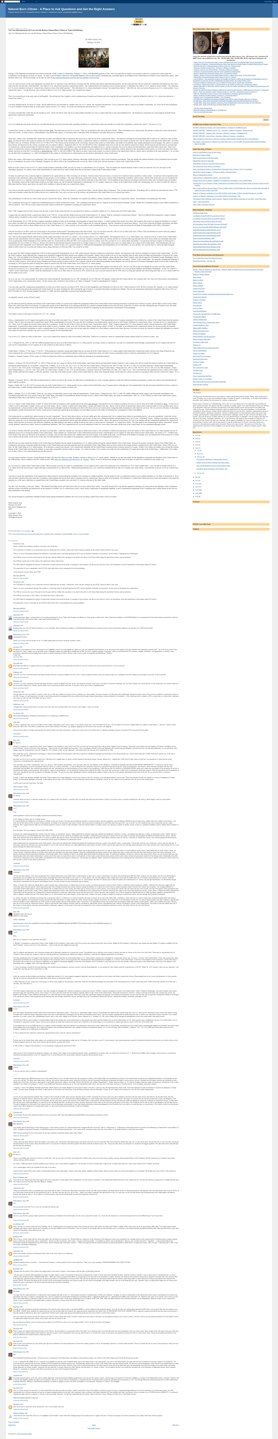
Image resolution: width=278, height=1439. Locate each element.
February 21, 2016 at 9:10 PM (20, 1232)
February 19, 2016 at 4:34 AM (20, 677)
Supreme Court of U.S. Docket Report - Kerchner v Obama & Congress (216, 70)
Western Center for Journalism (202, 379)
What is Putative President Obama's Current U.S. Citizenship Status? (216, 95)
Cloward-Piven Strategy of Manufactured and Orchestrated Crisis (213, 294)
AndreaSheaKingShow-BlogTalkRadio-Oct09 (207, 233)
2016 (197, 448)
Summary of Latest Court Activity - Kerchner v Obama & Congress (215, 68)
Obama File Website (199, 334)
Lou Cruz (16, 647)
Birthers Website (198, 286)
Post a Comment (13, 1422)
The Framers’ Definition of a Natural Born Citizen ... (212, 459)
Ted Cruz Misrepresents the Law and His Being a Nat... (213, 466)
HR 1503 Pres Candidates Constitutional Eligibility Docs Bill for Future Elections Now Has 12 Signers (225, 99)
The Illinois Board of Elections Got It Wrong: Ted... (212, 469)
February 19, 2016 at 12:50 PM (21, 1108)
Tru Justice (16, 713)
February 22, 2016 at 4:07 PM (20, 1247)
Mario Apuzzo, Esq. (19, 634)
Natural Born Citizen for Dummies (203, 161)
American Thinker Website (201, 274)
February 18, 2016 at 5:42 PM (20, 578)
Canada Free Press (199, 288)
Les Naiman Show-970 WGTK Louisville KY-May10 (209, 218)
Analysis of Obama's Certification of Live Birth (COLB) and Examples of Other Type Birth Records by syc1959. (228, 193)
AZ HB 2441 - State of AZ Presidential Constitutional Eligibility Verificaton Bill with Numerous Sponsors (226, 101)
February (200, 457)
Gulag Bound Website (200, 311)
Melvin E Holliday (18, 1177)
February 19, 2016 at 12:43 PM (21, 1002)
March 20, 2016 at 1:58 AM (20, 1348)
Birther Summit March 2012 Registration (205, 158)
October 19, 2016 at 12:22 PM (21, 1418)
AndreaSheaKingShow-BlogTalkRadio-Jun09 (207, 235)
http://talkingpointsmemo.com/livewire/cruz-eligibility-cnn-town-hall (75, 78)
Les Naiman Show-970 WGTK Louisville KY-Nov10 (209, 216)
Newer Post (12, 1425)
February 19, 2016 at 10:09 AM (21, 907)
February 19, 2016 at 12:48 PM (21, 1061)
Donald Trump (23, 534)
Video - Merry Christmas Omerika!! (204, 204)
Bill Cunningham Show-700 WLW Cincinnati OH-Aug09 (210, 224)
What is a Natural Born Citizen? (203, 175)
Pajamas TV (197, 345)
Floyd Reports (197, 305)
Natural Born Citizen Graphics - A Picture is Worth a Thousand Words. (215, 172)
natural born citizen (49, 534)
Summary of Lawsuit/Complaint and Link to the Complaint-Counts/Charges (217, 71)
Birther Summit (197, 283)
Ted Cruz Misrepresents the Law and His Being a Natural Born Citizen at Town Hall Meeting (45, 30)
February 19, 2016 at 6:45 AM (20, 736)
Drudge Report (197, 302)
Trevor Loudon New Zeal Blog (202, 376)
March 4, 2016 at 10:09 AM (20, 1264)
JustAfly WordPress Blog (201, 325)
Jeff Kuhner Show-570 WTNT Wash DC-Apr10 (207, 221)
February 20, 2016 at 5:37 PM (20, 1209)
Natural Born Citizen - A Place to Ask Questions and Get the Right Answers (61, 9)
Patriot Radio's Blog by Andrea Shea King (206, 348)
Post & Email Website (200, 350)
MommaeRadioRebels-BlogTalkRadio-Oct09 (206, 247)
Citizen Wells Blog (198, 291)
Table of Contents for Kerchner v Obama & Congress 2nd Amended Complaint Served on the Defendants (226, 139)
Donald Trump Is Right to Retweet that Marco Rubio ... (213, 462)
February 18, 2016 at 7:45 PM (20, 630)
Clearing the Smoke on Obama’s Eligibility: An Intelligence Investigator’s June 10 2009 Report (222, 180)
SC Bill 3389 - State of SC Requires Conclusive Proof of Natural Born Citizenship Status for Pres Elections (227, 103)
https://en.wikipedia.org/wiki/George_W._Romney (72, 459)
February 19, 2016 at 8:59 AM (20, 801)
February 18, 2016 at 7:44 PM (20, 621)
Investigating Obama (199, 317)
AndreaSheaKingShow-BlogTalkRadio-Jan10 (207, 230)
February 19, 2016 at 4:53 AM (20, 700)
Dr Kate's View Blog (199, 300)
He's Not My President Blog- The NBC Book (207, 314)
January (199, 473)
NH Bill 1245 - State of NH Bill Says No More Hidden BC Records (214, 104)
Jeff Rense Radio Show (200, 213)
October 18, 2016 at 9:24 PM (20, 1409)
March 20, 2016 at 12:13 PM (20, 1371)
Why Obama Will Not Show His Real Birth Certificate (209, 382)
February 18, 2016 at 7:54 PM (20, 643)
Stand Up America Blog (200, 359)
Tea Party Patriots (198, 362)
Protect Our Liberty (199, 353)
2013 (197, 480)
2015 (197, 477)
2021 (197, 435)
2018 (197, 445)
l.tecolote (16, 1375)
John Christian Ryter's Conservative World (206, 322)
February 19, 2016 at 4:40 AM (20, 688)
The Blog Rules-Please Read (203, 108)
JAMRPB (16, 1260)
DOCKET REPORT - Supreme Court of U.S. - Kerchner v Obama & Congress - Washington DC (223, 130)
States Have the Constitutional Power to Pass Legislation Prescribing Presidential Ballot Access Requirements (228, 62)
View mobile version (93, 1428)
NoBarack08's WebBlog (200, 328)
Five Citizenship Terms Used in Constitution (206, 166)
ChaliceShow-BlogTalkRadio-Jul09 (203, 238)
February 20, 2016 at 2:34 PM (20, 1184)
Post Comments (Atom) (24, 1434)
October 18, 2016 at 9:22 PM (20, 1400)
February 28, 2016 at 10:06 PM (21, 1256)
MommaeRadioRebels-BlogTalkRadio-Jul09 (206, 250)
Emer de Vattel (31, 534)
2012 (197, 484)
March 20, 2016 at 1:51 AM (20, 1337)
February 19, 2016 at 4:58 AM (20, 709)
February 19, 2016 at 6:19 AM (20, 718)
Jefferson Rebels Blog (200, 319)
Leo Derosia (17, 1224)
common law (15, 534)
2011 (197, 487)
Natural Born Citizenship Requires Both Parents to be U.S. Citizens (215, 77)
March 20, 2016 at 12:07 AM (20, 1302)
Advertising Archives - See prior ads (204, 261)
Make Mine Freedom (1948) (201, 155)
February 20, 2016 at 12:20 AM (21, 1148)
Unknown (16, 672)
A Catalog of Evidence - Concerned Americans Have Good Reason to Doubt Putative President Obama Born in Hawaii (231, 64)
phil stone (16, 663)
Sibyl (14, 1152)
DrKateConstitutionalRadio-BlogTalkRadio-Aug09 (208, 241)
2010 (197, 490)
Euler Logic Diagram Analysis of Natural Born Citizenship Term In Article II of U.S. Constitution (222, 169)
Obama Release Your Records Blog (204, 336)
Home (94, 1425)
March (199, 454)
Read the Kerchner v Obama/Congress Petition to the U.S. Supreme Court (217, 66)
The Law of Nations (84, 534)
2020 (197, 438)
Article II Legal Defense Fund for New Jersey (207, 152)
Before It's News (198, 280)
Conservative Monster (200, 297)
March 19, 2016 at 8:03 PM (20, 1284)
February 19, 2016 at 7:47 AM (20, 789)
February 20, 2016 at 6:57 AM (20, 1173)
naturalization (58, 534)
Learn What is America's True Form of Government (209, 163)
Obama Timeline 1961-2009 (201, 339)
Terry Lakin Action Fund (200, 367)
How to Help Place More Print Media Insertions (207, 258)
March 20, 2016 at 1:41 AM (20, 1324)
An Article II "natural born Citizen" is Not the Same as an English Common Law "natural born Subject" (226, 84)
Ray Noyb (16, 1269)
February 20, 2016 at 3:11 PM (20, 1196)
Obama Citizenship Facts (201, 331)
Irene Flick (16, 1251)
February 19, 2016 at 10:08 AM (21, 865)
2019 (197, 442)
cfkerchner (16, 615)
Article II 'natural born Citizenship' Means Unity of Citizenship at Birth (215, 73)
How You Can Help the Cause (203, 112)
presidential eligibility (67, 534)
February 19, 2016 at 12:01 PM (21, 925)
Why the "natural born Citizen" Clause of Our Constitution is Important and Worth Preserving (223, 93)
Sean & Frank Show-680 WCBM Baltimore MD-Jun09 (209, 227)
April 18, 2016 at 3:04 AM (19, 1384)
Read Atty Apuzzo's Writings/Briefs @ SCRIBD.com (210, 110)
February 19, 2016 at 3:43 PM (20, 1135)
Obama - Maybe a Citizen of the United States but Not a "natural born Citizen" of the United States (225, 75)
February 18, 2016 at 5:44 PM (20, 611)
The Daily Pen (197, 373)
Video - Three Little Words (201, 202)
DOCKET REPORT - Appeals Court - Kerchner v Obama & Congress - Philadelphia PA (220, 133)
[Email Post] (32, 531)
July (198, 450)
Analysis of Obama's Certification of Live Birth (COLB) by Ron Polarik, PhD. (217, 196)
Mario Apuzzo (39, 534)
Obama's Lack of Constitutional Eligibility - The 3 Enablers (212, 97)
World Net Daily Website (200, 384)
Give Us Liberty (198, 308)
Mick (14, 740)
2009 (197, 493)
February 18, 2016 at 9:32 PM (20, 668)
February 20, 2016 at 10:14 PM (21, 1220)
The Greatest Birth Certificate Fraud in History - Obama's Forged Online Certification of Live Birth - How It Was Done (229, 199)
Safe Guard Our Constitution (202, 356)
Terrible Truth (197, 365)
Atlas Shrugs (197, 277)
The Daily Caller (198, 370)
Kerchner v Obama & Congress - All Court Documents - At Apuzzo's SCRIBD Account (220, 127)
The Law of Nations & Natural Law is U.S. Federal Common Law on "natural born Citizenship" (223, 82)
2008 (197, 496)
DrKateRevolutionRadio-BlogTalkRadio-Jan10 (207, 244)
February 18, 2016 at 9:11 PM (20, 659)
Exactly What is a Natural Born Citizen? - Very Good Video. (211, 178)
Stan (14, 722)
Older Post (175, 1425)
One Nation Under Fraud (200, 342)
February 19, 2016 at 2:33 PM (20, 1117)
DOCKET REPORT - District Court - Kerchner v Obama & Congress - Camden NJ (218, 136)
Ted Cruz (75, 534)
